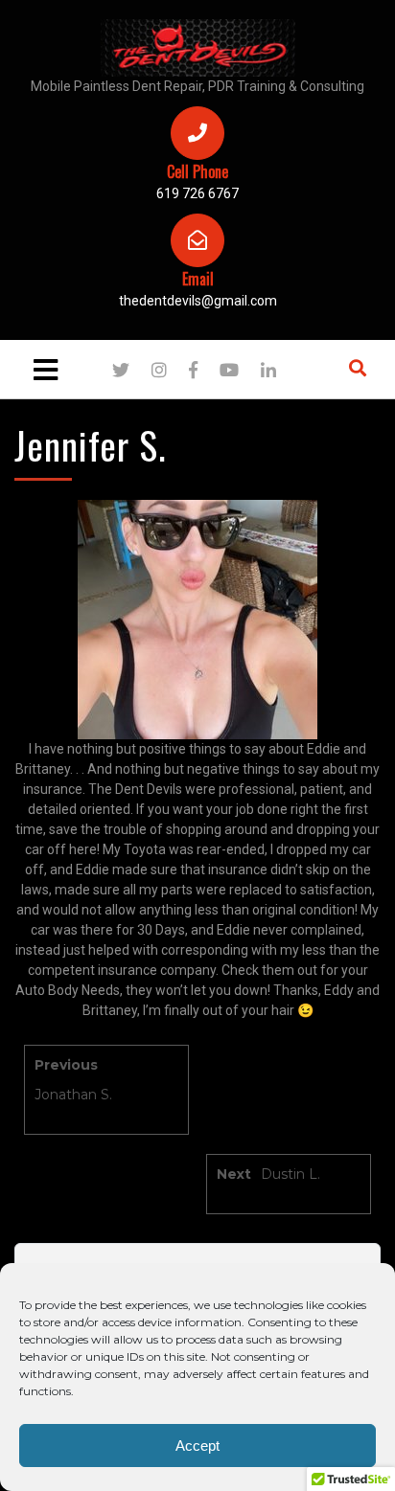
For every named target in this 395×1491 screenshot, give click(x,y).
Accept (197, 1445)
